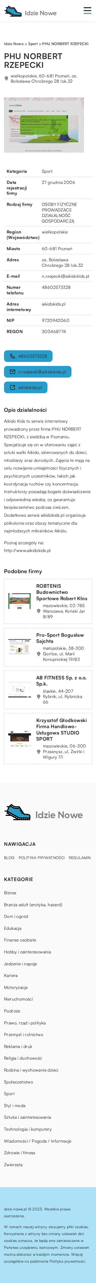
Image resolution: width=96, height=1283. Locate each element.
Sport (47, 171)
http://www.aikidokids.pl (27, 550)
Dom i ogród (16, 916)
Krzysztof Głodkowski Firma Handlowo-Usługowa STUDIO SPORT (61, 729)
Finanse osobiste (20, 940)
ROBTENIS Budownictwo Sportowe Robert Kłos (61, 592)
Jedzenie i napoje (20, 963)
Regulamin (80, 857)
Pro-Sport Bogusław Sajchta (60, 638)
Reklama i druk (18, 1046)
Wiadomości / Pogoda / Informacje (37, 1141)
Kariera (11, 975)
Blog (9, 857)
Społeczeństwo (18, 1082)
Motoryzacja (15, 987)
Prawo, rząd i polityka (25, 1022)
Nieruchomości (18, 999)
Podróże (12, 1011)
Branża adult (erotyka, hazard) (33, 904)
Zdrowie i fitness (19, 1152)
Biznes (10, 892)
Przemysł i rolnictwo (23, 1034)
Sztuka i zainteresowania (27, 1117)
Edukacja (12, 928)
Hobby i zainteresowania (27, 951)
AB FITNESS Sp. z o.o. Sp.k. (61, 681)
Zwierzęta (13, 1164)
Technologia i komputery (28, 1129)
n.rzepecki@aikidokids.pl (66, 276)
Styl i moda (14, 1105)
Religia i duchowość (23, 1058)
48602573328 (56, 287)
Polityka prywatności (42, 857)
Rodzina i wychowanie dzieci (31, 1070)
